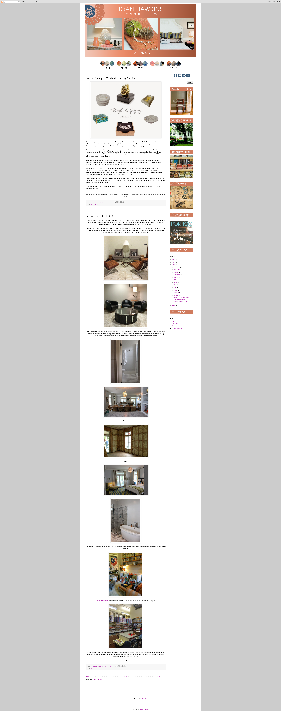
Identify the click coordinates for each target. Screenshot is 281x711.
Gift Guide (175, 324)
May (175, 285)
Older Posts (161, 676)
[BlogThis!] (117, 202)
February (176, 292)
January (176, 295)
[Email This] (115, 202)
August (176, 277)
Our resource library (102, 601)
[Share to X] (119, 202)
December (177, 267)
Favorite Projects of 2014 (99, 215)
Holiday (174, 326)
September (177, 275)
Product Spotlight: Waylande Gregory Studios (110, 78)
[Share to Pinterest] (123, 202)
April (175, 287)
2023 (174, 259)
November (177, 269)
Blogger (144, 698)
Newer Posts (90, 676)
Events (174, 321)
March (176, 290)
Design (93, 668)
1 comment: (108, 202)
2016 (174, 262)
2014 (174, 305)
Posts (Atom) (98, 679)
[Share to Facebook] (121, 202)
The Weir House (144, 709)
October (176, 272)
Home (126, 676)
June (175, 282)
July (175, 280)
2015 (174, 265)
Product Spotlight (95, 204)
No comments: (109, 666)
